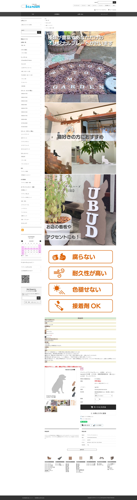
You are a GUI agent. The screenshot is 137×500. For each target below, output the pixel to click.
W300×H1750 (24, 115)
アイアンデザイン (25, 141)
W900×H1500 (24, 97)
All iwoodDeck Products (26, 60)
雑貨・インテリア (49, 25)
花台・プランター (25, 219)
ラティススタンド (25, 164)
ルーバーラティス (25, 134)
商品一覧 (47, 20)
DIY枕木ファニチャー (26, 175)
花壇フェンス (24, 215)
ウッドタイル (24, 212)
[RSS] (22, 230)
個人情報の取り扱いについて (28, 497)
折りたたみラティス (25, 149)
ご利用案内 (56, 14)
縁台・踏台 (23, 201)
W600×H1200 (24, 112)
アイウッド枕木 (24, 171)
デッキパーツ (24, 82)
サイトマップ (104, 14)
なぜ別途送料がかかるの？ (27, 270)
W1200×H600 (24, 126)
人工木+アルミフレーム (26, 67)
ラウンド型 (23, 78)
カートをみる (113, 10)
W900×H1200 (24, 101)
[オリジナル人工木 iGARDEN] (30, 7)
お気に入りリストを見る (26, 24)
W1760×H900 (24, 123)
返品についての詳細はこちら (87, 416)
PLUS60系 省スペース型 (26, 75)
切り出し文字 (48, 22)
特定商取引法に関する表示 (39, 497)
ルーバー (94, 5)
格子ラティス (24, 138)
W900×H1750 (24, 93)
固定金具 (23, 156)
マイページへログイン (101, 10)
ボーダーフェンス (25, 145)
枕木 (89, 5)
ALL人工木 (23, 64)
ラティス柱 (23, 160)
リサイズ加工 (24, 53)
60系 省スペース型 (25, 71)
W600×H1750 (24, 108)
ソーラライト (24, 208)
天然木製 (23, 86)
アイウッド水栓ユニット (26, 197)
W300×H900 (24, 119)
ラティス (83, 5)
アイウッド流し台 (25, 193)
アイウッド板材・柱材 (50, 27)
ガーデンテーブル (25, 204)
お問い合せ (80, 14)
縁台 (114, 5)
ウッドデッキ (76, 5)
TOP (33, 14)
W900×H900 (24, 104)
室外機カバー (107, 5)
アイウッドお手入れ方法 (26, 267)
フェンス (100, 5)
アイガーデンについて (27, 262)
